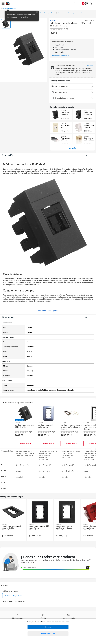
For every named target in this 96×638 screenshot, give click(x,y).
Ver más (72, 148)
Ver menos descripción (48, 310)
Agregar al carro (25, 443)
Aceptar (48, 627)
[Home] (7, 4)
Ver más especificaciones (60, 55)
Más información (48, 633)
